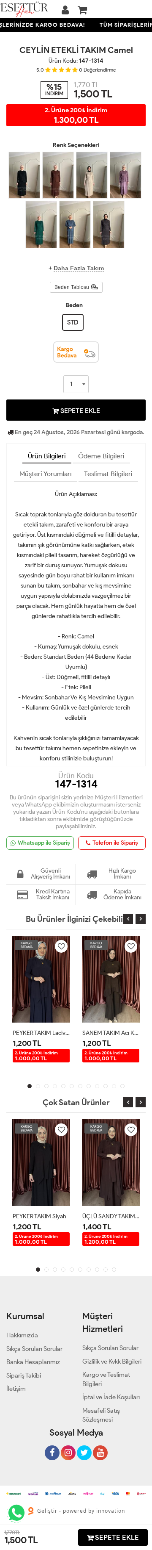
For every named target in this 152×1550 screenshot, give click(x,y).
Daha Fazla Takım (79, 268)
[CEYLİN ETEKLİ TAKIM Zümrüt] (41, 224)
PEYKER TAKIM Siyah (39, 1216)
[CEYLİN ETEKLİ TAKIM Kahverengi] (58, 175)
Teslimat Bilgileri (108, 474)
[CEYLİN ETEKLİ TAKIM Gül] (125, 175)
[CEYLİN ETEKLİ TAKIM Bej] (92, 175)
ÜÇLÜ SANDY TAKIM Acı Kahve (110, 1216)
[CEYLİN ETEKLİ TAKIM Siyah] (24, 175)
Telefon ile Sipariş (115, 842)
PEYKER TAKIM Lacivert (41, 1033)
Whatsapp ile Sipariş (44, 842)
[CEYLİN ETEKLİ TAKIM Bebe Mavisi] (75, 224)
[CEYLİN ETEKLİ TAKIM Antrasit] (109, 224)
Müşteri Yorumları (45, 474)
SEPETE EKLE (79, 411)
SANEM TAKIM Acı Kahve (110, 1033)
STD (73, 322)
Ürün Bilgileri (47, 456)
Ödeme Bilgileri (101, 456)
